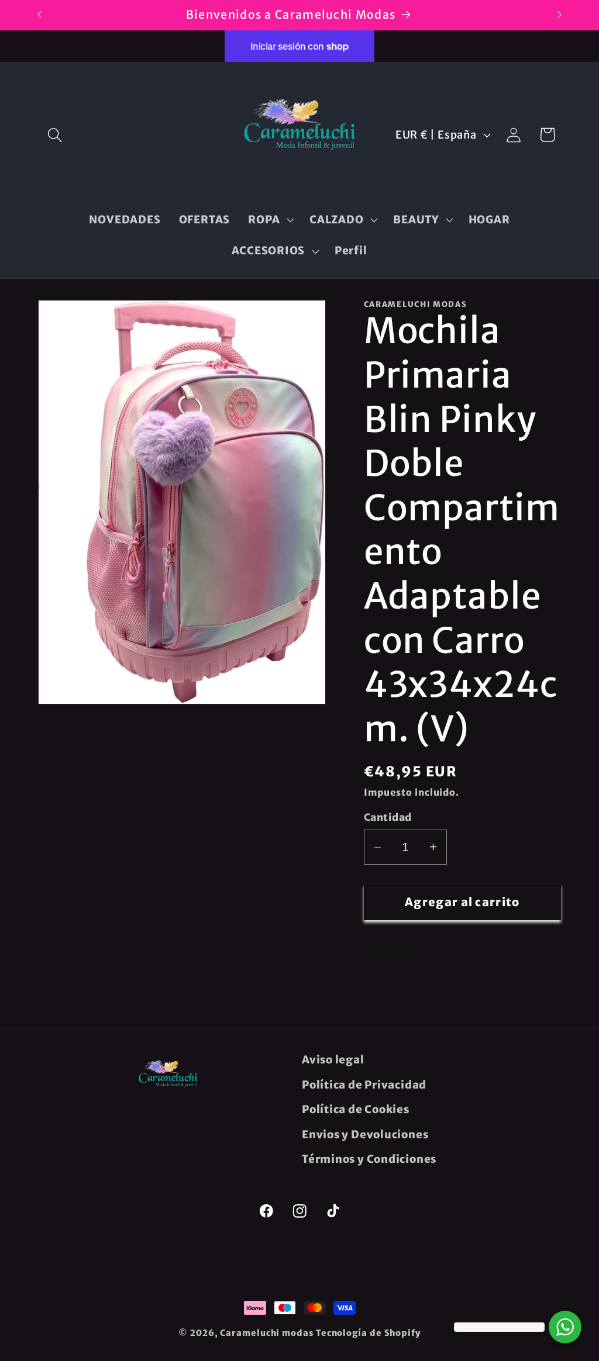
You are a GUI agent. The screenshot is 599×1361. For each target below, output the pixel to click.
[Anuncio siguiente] (560, 15)
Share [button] (398, 956)
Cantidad (388, 817)
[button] (54, 134)
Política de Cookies (355, 1109)
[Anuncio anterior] (40, 15)
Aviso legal (333, 1059)
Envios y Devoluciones (365, 1134)
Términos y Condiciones (369, 1159)
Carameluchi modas (266, 1333)
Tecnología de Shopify (368, 1333)
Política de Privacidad (364, 1084)
